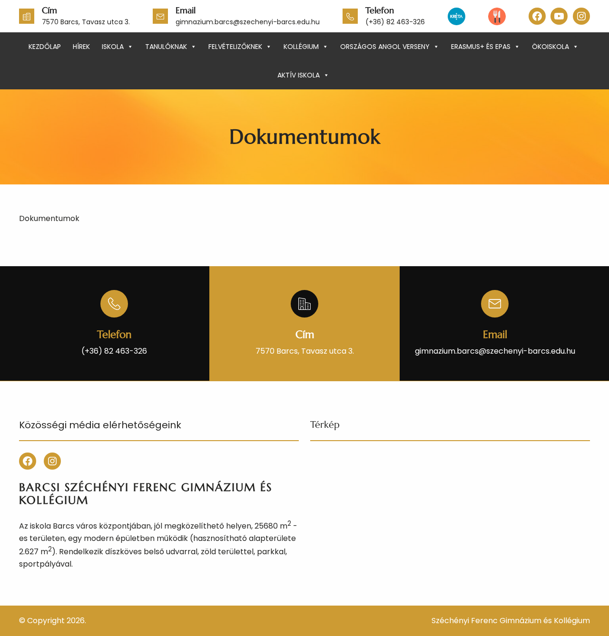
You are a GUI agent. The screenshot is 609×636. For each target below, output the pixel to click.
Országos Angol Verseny (385, 46)
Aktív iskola (298, 75)
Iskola (113, 46)
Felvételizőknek (235, 46)
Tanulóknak (166, 46)
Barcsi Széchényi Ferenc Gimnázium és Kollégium (145, 494)
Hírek (81, 46)
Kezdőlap (45, 46)
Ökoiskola (550, 46)
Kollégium (301, 46)
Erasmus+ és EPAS (481, 46)
